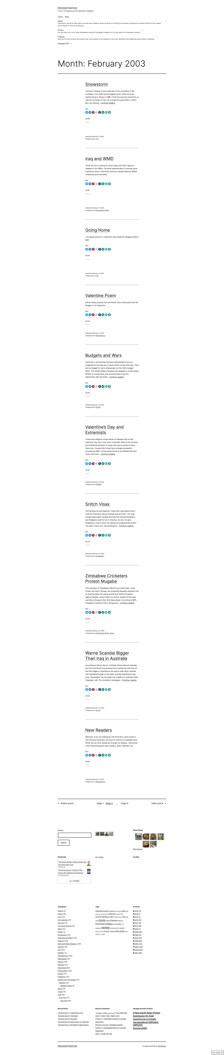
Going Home (97, 230)
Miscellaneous (100, 335)
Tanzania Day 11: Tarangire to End (70, 1013)
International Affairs (102, 210)
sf (118, 928)
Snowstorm (96, 84)
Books (60, 914)
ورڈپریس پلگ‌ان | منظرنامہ (104, 1013)
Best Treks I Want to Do (110, 1016)
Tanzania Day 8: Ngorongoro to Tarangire (73, 1022)
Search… (61, 830)
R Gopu (98, 1019)
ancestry (106, 911)
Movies (60, 962)
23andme (99, 911)
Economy (61, 923)
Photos (99, 31)
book (123, 911)
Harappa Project (66, 986)
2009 (138, 932)
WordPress (162, 1046)
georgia (104, 917)
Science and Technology (67, 980)
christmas (97, 914)
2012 (137, 923)
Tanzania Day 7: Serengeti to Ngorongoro (73, 1025)
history (120, 917)
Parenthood (62, 968)
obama (108, 920)
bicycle (116, 911)
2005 (138, 944)
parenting (120, 920)
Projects (106, 38)
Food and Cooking (64, 926)
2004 (138, 947)
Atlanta (60, 911)
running (112, 928)
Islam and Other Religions (67, 944)
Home (60, 17)
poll (114, 924)
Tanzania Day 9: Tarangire (67, 1019)
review (106, 927)
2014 (137, 917)
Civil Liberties (63, 920)
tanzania (121, 928)
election (112, 914)
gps (109, 917)
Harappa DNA (63, 44)
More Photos (138, 849)
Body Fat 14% (107, 1034)
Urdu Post (63, 1001)
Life (97, 139)
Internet (61, 941)
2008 (137, 935)
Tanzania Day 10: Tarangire (68, 1016)
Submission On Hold (143, 1016)
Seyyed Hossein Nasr (64, 875)
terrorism (97, 931)
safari (116, 928)
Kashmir (61, 947)
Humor (60, 932)
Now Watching (121, 1013)
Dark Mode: (216, 1053)
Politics (98, 407)
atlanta (112, 911)
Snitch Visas (97, 504)
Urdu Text (62, 998)
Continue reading (108, 103)
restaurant (98, 928)
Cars (59, 917)
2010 (137, 929)
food (121, 914)
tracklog (106, 931)
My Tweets (99, 857)
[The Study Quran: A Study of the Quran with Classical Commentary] (88, 871)
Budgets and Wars (103, 355)
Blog (67, 17)
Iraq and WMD (99, 158)
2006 (138, 941)
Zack (97, 1016)
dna (108, 914)
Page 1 (100, 803)
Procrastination (67, 8)
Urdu (59, 995)
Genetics (62, 983)
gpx (111, 917)
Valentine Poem (100, 295)
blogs (120, 911)
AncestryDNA (140, 1028)
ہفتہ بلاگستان (98, 934)
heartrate (116, 917)
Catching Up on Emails (144, 1019)
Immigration (100, 556)
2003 (138, 950)
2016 (137, 914)
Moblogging (62, 959)
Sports (112, 633)
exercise (118, 914)
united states (119, 931)
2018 (137, 911)
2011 (137, 926)
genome (98, 917)
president (118, 924)
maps (96, 920)
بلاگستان (103, 934)
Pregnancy (62, 977)
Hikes (60, 929)
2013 (137, 920)
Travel (60, 992)
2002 (138, 953)
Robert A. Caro (63, 866)
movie (102, 920)
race (123, 924)
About (109, 23)
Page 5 (124, 803)
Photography (62, 971)
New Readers (98, 730)
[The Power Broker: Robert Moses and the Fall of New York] (88, 863)
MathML (61, 953)
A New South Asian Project (146, 1013)
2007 (138, 938)
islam (124, 917)
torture (101, 931)
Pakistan (99, 484)
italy (127, 917)
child (127, 911)
